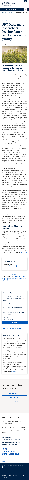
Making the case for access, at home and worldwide (13, 313)
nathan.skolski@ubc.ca (14, 266)
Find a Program (14, 393)
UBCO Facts (14, 406)
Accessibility (4, 477)
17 (11, 12)
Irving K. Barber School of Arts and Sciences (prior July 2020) (14, 278)
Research (4, 20)
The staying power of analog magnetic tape (14, 308)
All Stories (14, 322)
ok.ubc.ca (24, 252)
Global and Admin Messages (9, 444)
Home (3, 12)
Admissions (14, 397)
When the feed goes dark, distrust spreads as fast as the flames (12, 318)
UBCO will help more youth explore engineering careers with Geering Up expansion (13, 298)
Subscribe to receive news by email (11, 439)
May (9, 12)
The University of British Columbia (11, 3)
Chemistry (17, 276)
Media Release (14, 274)
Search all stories (6, 437)
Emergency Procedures (6, 475)
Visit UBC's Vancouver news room (11, 442)
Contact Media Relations (12, 328)
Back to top (5, 461)
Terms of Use (15, 475)
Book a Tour (14, 402)
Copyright (22, 475)
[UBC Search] (25, 2)
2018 (6, 12)
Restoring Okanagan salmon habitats (13, 303)
